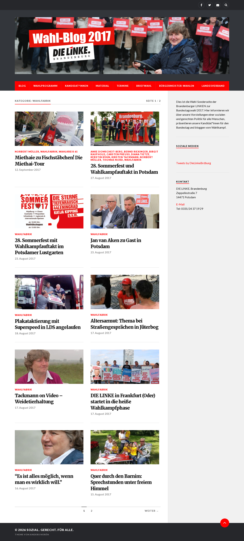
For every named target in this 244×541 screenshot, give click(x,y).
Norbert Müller (27, 151)
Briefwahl (144, 85)
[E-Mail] (218, 5)
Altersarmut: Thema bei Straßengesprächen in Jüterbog (124, 324)
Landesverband (213, 85)
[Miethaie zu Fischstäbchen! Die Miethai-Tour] (49, 129)
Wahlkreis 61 (68, 151)
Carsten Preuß (118, 154)
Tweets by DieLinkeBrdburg (193, 163)
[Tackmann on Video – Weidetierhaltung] (49, 367)
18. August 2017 (25, 333)
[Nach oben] (224, 522)
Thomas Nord (113, 159)
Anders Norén (39, 534)
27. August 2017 (101, 177)
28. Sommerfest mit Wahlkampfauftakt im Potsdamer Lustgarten (39, 247)
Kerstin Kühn (100, 157)
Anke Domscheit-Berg (107, 151)
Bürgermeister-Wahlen (176, 85)
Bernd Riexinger (136, 151)
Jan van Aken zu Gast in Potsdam (116, 243)
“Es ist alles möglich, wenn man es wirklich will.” (44, 479)
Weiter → (152, 510)
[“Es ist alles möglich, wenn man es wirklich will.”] (49, 447)
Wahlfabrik (49, 151)
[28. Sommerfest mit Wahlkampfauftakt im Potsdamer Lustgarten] (49, 211)
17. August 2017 (101, 333)
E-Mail (180, 204)
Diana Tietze (140, 154)
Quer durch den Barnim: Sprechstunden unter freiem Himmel (121, 482)
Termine (123, 85)
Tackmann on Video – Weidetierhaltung (39, 399)
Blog (22, 85)
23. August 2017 (25, 258)
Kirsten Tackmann (125, 157)
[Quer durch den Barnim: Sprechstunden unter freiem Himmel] (125, 447)
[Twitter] (209, 5)
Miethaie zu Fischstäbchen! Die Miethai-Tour (48, 161)
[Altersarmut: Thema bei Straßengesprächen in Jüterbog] (125, 292)
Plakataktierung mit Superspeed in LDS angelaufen (48, 324)
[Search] (226, 5)
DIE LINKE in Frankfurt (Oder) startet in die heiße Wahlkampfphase (123, 402)
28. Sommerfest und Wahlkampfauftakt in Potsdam (124, 169)
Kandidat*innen (76, 85)
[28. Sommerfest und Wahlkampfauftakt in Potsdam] (125, 129)
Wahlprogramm (45, 85)
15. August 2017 (101, 494)
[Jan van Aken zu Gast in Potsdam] (125, 211)
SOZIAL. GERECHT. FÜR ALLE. (50, 530)
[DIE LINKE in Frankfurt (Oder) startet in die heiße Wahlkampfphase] (125, 367)
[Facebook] (201, 5)
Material (102, 85)
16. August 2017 (25, 488)
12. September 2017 (28, 169)
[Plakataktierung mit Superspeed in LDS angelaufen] (49, 292)
